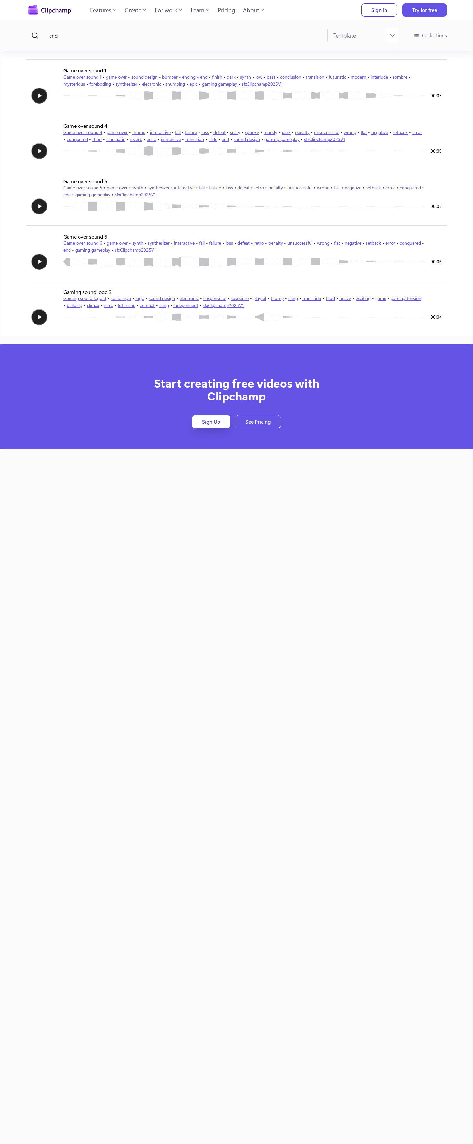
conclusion (290, 77)
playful (259, 298)
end (204, 77)
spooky (252, 132)
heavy (345, 298)
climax (93, 305)
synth (245, 77)
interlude (379, 77)
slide (213, 139)
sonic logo (121, 298)
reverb (136, 139)
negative (379, 132)
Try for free (424, 9)
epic (194, 84)
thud (97, 139)
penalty (302, 132)
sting (293, 298)
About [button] (251, 10)
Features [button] (100, 10)
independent (185, 305)
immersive (171, 139)
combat (147, 305)
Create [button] (133, 10)
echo (151, 139)
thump (138, 132)
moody (270, 132)
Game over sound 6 (82, 243)
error (417, 132)
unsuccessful (326, 132)
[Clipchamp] (49, 10)
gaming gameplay (219, 84)
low (258, 77)
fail (178, 132)
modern (358, 77)
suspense (240, 298)
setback (400, 132)
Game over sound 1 (82, 77)
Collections (434, 35)
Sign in (379, 9)
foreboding (100, 84)
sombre (400, 77)
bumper (170, 77)
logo (139, 298)
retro (259, 187)
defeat (219, 132)
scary (235, 132)
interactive (160, 132)
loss (205, 132)
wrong (350, 132)
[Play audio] (39, 96)
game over (116, 77)
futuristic (337, 77)
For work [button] (166, 10)
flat (364, 132)
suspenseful (214, 298)
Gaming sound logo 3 (84, 298)
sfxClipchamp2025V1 (262, 84)
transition (315, 77)
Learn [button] (197, 10)
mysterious (74, 84)
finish (217, 77)
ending (189, 77)
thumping (175, 84)
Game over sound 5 (82, 187)
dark (231, 77)
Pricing (226, 10)
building (74, 305)
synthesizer (126, 84)
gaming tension (406, 298)
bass (271, 77)
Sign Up (211, 421)
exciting (363, 298)
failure (191, 132)
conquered (77, 139)
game (380, 298)
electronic (151, 84)
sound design (144, 77)
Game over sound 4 (82, 132)
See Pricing (258, 421)
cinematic (115, 139)
